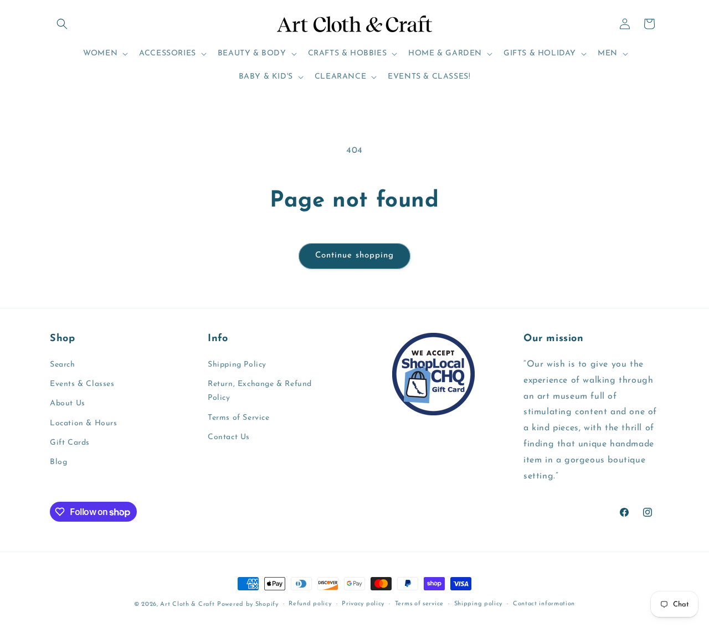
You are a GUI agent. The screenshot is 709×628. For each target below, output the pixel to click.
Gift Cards (70, 443)
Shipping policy (478, 604)
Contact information (544, 604)
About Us (67, 403)
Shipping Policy (237, 365)
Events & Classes (82, 384)
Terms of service (419, 604)
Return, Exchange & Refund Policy (260, 391)
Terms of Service (239, 418)
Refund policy (310, 604)
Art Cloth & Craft (187, 604)
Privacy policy (363, 604)
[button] (62, 24)
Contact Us (229, 437)
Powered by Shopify (248, 604)
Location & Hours (83, 423)
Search (62, 365)
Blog (58, 462)
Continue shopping (354, 255)
